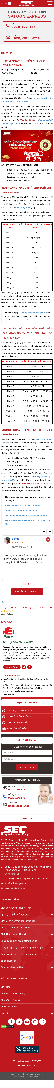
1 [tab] (23, 584)
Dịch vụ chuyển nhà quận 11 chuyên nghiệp (26, 515)
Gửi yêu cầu (25, 767)
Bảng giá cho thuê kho (12, 967)
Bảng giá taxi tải (8, 961)
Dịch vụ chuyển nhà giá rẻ (32, 312)
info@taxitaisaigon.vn (15, 883)
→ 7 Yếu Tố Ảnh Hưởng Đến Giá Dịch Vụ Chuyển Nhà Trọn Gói (26, 685)
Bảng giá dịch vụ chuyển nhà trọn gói (19, 954)
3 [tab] (28, 584)
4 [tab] (30, 584)
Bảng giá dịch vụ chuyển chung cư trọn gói (22, 947)
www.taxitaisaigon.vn (15, 888)
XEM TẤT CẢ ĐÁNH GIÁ (26, 592)
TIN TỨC (6, 53)
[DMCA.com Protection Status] (8, 1026)
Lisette (15, 539)
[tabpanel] (27, 558)
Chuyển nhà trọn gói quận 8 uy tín (21, 510)
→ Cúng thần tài (7, 694)
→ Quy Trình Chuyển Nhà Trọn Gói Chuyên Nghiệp (21, 688)
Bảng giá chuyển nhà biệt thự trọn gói (19, 941)
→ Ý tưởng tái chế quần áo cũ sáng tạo (17, 691)
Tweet (4, 602)
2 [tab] (25, 584)
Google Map (11, 874)
